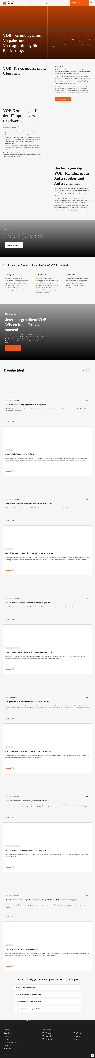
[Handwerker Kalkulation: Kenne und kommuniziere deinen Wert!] (47, 487)
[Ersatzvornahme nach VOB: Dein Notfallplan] (47, 933)
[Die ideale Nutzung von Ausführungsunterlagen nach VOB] (47, 834)
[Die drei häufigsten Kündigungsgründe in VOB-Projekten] (47, 388)
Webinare (7, 1048)
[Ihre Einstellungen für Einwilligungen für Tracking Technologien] (92, 1055)
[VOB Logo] (14, 3)
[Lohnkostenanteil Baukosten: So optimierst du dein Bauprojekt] (47, 586)
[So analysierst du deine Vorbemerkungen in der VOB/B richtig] (47, 784)
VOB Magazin (81, 80)
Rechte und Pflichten (11, 1042)
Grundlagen (8, 1033)
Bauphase (7, 1039)
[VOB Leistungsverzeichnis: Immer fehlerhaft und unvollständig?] (47, 735)
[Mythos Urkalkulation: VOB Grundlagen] (47, 438)
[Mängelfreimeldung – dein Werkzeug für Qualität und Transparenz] (47, 537)
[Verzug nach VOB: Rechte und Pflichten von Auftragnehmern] (47, 685)
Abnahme (7, 1045)
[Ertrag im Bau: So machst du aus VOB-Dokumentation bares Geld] (47, 636)
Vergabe (7, 1036)
